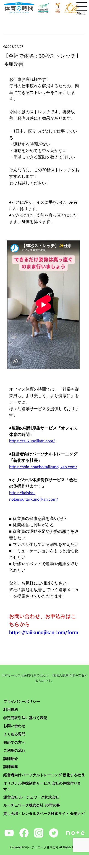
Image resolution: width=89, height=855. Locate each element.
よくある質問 (14, 734)
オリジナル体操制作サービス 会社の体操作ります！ (42, 786)
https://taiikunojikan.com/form (43, 632)
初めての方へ (14, 742)
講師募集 (10, 767)
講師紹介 (10, 759)
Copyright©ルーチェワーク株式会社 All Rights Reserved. (47, 847)
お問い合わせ (14, 726)
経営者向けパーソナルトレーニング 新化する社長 (44, 775)
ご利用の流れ (14, 750)
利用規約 (10, 709)
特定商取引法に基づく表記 (25, 718)
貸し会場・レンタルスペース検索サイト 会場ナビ (44, 813)
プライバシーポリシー (21, 701)
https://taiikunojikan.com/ (32, 441)
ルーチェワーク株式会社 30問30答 (31, 805)
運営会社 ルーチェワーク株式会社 (31, 797)
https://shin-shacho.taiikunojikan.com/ (43, 467)
